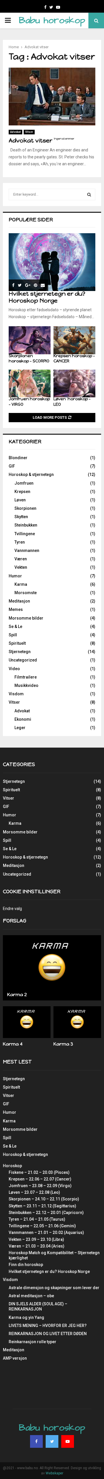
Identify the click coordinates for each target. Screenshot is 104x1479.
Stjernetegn (20, 651)
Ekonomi (22, 719)
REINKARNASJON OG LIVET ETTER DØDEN (48, 1333)
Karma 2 (17, 994)
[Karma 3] (77, 1022)
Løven (20, 500)
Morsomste (25, 592)
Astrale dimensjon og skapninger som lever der (54, 1287)
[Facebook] (36, 1441)
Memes (16, 609)
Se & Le (15, 626)
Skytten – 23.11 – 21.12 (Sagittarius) (42, 1206)
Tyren (19, 542)
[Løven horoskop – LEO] (74, 384)
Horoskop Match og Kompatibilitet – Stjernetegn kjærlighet (54, 1255)
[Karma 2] (52, 968)
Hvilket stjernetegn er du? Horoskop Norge (47, 297)
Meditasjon (19, 601)
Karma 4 (13, 1044)
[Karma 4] (27, 1022)
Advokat (15, 132)
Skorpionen (25, 508)
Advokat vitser (41, 140)
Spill (13, 635)
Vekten (20, 567)
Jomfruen (24, 483)
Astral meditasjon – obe (31, 1295)
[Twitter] (52, 1441)
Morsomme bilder (26, 618)
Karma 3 (63, 1044)
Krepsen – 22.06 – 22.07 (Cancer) (40, 1179)
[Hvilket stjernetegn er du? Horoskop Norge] (52, 262)
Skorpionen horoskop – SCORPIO (29, 358)
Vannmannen (26, 550)
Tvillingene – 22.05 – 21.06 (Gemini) (42, 1226)
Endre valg (12, 908)
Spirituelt (17, 643)
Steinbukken (25, 525)
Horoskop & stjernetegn (31, 474)
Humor (15, 576)
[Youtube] (67, 1441)
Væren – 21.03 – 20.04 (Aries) (36, 1246)
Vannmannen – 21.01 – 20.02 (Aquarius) (46, 1232)
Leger (19, 727)
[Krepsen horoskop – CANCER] (74, 340)
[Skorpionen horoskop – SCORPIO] (30, 340)
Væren (20, 559)
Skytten (21, 516)
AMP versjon (15, 1358)
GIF (12, 466)
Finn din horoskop (26, 1264)
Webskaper (54, 1473)
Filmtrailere (25, 677)
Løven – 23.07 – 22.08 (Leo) (34, 1192)
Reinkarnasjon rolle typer (32, 1341)
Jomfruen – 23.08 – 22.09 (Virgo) (40, 1185)
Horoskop (12, 1165)
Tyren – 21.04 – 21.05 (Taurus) (37, 1219)
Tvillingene (24, 533)
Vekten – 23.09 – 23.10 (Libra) (36, 1239)
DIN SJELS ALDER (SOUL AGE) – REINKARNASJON (38, 1306)
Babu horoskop (52, 20)
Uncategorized (23, 660)
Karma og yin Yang (26, 1317)
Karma (20, 584)
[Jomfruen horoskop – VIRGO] (30, 384)
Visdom (16, 694)
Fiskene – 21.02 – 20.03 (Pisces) (39, 1172)
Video (14, 668)
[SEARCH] (89, 194)
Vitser (29, 132)
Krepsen (22, 491)
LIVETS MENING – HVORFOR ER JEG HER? (48, 1325)
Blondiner (18, 457)
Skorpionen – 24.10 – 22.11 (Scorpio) (44, 1199)
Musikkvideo (26, 685)
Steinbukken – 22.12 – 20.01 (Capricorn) (46, 1212)
